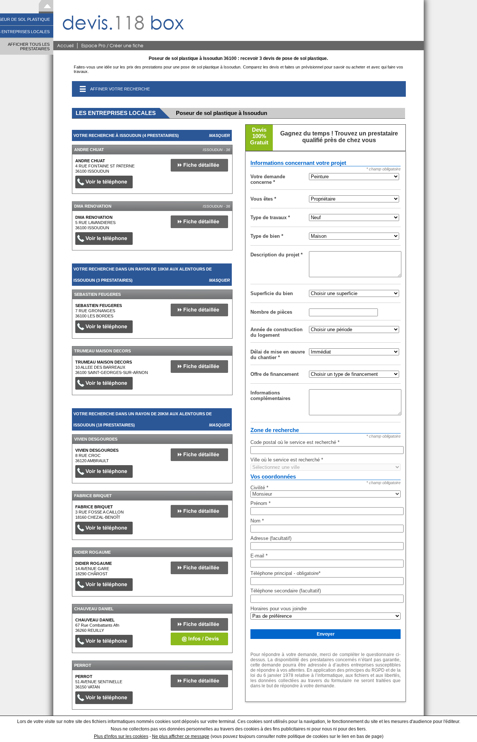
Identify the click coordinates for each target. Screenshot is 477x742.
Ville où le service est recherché (286, 460)
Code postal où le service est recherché (294, 442)
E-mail (259, 556)
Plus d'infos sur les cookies (121, 736)
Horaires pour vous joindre (278, 608)
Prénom (260, 503)
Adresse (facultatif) (270, 538)
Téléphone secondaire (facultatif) (285, 591)
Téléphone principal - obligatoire (285, 573)
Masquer (219, 135)
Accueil (65, 45)
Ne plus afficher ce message (180, 736)
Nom (257, 521)
